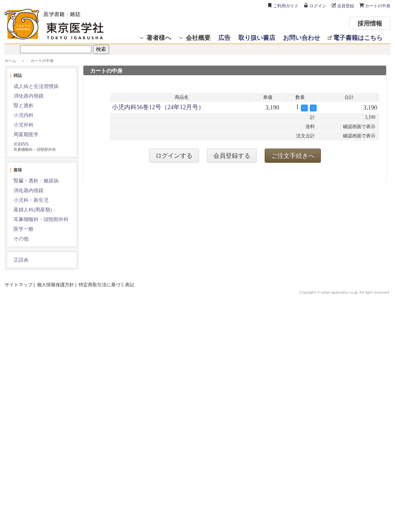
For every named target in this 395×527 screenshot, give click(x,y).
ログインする (173, 155)
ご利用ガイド (286, 5)
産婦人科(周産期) (33, 210)
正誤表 (21, 260)
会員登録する (231, 155)
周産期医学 (26, 134)
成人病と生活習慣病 (36, 86)
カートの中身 (377, 5)
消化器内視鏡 (29, 96)
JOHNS (35, 146)
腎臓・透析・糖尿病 (36, 181)
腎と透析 (24, 105)
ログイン (317, 5)
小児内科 (24, 115)
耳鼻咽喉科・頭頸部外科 (41, 219)
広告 (224, 37)
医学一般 (24, 229)
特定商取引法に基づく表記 (106, 284)
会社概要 (198, 37)
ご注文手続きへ (292, 155)
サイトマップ (18, 284)
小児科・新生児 (31, 200)
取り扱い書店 (256, 37)
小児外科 (24, 125)
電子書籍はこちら (358, 37)
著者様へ (159, 37)
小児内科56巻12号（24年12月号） (158, 107)
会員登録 (345, 5)
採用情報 (370, 23)
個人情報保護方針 (55, 284)
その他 (21, 239)
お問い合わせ (301, 37)
